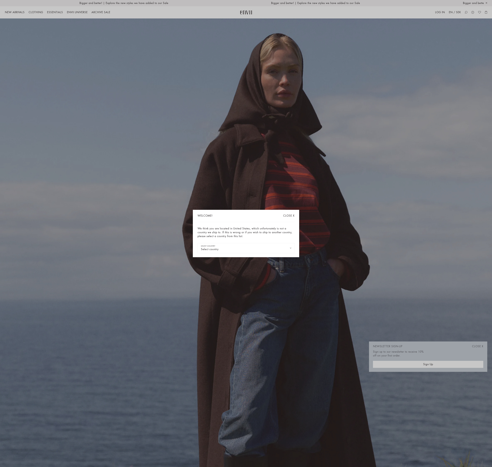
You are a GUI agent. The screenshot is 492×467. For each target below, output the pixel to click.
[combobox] (246, 248)
